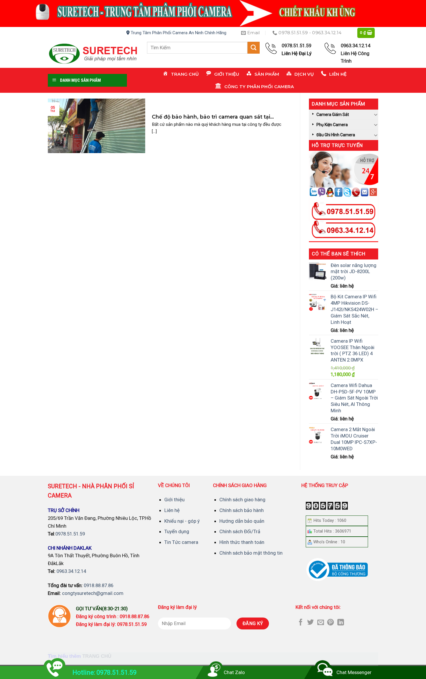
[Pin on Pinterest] (330, 623)
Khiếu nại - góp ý (182, 521)
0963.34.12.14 (71, 571)
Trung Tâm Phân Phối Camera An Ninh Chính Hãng (178, 32)
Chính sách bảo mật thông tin (251, 553)
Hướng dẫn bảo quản (241, 521)
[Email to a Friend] (320, 623)
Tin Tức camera (181, 542)
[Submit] (253, 48)
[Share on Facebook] (300, 623)
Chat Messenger (354, 672)
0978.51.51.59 (70, 534)
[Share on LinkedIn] (340, 623)
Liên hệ (172, 510)
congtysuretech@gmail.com (92, 593)
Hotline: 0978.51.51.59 (104, 672)
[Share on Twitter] (310, 623)
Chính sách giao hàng (242, 499)
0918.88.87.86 (98, 585)
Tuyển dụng (176, 531)
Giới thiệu (174, 499)
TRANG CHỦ (96, 656)
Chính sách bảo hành (241, 510)
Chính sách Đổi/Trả (239, 531)
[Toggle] (376, 114)
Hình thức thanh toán (241, 542)
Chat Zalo (234, 672)
